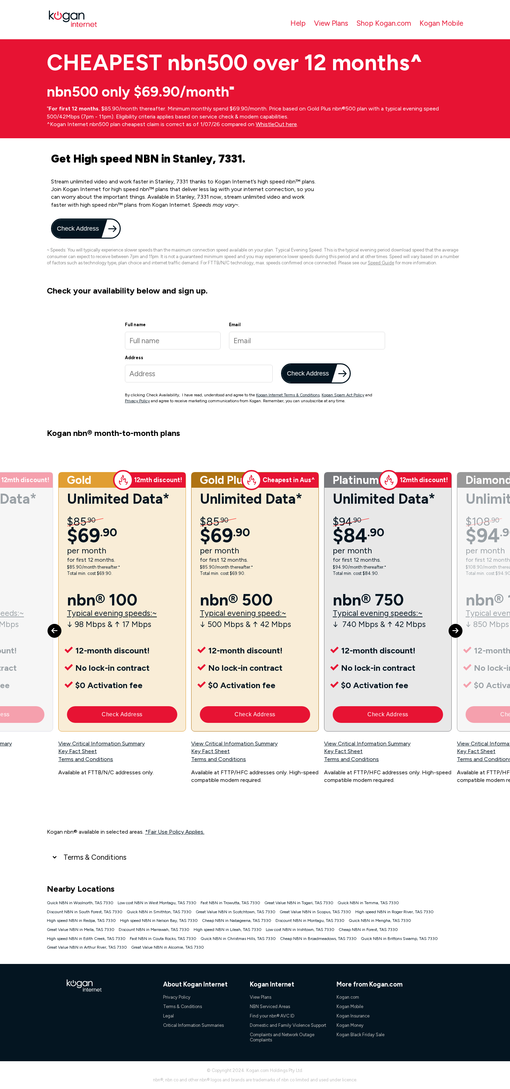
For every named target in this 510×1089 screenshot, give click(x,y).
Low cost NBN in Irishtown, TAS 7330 (300, 929)
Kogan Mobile (441, 23)
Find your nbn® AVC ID (272, 1015)
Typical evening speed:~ (243, 613)
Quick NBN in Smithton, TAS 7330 (159, 911)
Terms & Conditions (94, 857)
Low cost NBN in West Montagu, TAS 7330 (157, 902)
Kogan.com (348, 997)
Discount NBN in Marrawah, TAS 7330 (154, 929)
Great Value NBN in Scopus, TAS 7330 (315, 911)
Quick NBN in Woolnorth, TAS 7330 (80, 902)
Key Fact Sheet (77, 751)
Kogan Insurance (353, 1015)
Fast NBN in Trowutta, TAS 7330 (230, 902)
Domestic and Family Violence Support (288, 1025)
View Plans (331, 23)
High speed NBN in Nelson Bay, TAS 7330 (159, 920)
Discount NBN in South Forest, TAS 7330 (84, 911)
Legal (168, 1015)
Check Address (77, 228)
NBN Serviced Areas (270, 1006)
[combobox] (199, 373)
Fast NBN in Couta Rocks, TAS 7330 (163, 938)
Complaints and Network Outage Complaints (282, 1037)
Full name (135, 324)
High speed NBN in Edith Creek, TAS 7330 (86, 938)
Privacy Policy (137, 400)
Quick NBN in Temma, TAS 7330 (368, 902)
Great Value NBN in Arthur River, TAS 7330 (87, 947)
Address (134, 357)
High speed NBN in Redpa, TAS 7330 (81, 920)
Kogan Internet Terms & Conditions (288, 395)
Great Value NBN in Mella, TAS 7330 (80, 929)
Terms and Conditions (85, 759)
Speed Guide (381, 262)
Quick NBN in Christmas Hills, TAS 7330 (238, 938)
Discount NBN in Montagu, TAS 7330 (310, 920)
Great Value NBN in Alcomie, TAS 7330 (167, 947)
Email (234, 324)
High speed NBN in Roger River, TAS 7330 (394, 911)
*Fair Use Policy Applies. (174, 831)
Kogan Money (350, 1025)
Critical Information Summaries (193, 1025)
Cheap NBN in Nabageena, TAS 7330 (236, 920)
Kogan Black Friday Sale (360, 1034)
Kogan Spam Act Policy (343, 395)
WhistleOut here (276, 124)
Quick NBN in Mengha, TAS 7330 (380, 920)
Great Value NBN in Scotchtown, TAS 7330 (235, 911)
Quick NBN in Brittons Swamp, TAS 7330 (399, 938)
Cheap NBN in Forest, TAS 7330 (368, 929)
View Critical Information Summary (101, 743)
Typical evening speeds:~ (112, 613)
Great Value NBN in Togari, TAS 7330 (298, 902)
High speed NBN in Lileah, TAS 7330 (228, 929)
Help (298, 23)
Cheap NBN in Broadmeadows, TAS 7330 (318, 938)
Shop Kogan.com (383, 23)
